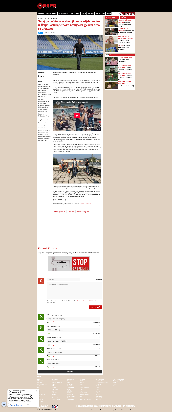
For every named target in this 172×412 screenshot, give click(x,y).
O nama (132, 410)
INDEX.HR (70, 384)
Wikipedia (116, 384)
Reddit (81, 384)
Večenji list (99, 396)
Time (97, 387)
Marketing (110, 410)
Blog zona (91, 14)
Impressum (94, 410)
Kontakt (102, 410)
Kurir (68, 389)
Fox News (55, 389)
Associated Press (42, 384)
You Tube (98, 399)
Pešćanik (82, 379)
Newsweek (70, 398)
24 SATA (109, 14)
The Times (99, 386)
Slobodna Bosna (84, 394)
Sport (71, 14)
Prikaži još (70, 371)
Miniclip (69, 391)
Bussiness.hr (41, 394)
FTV (53, 391)
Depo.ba (46, 6)
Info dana (41, 14)
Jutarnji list (70, 387)
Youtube (130, 14)
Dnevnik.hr (40, 401)
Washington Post (118, 381)
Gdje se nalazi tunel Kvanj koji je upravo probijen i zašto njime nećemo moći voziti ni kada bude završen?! (44, 90)
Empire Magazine (57, 382)
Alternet (39, 382)
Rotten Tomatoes (84, 387)
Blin (38, 379)
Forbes (54, 387)
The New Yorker (100, 381)
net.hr (68, 392)
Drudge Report (56, 399)
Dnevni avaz (40, 398)
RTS (81, 391)
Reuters (82, 386)
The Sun (98, 384)
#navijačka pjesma (83, 212)
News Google (71, 396)
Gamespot (55, 398)
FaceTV (54, 384)
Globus (69, 381)
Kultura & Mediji (63, 14)
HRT (53, 396)
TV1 (97, 392)
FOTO (103, 14)
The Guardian (100, 379)
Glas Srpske (70, 379)
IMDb (68, 382)
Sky (81, 396)
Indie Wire (70, 386)
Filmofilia (55, 386)
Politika (82, 382)
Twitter (127, 14)
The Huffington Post (85, 399)
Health (54, 394)
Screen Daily (83, 392)
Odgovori (97, 322)
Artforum (40, 386)
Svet (81, 398)
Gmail (133, 14)
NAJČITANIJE (124, 17)
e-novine (54, 381)
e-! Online (55, 379)
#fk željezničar (59, 212)
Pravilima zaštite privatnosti (83, 300)
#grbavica (70, 212)
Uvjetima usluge (93, 300)
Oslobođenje (70, 399)
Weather (115, 382)
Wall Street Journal (118, 379)
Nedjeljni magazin (51, 14)
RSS (114, 386)
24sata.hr (40, 381)
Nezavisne (70, 394)
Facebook (124, 14)
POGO (81, 381)
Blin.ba (58, 406)
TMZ (97, 389)
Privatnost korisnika (121, 410)
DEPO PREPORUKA (110, 17)
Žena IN (83, 14)
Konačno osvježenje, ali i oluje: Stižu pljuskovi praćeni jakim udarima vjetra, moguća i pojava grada (44, 105)
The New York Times (102, 382)
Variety (98, 394)
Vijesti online (100, 398)
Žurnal (77, 14)
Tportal (98, 391)
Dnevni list (40, 399)
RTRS (81, 389)
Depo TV (98, 14)
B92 (38, 387)
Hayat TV (55, 392)
